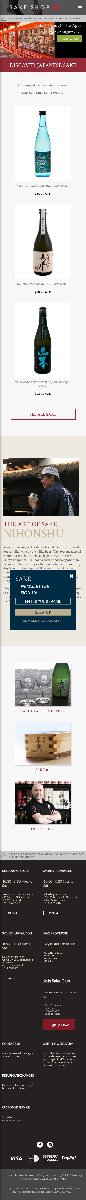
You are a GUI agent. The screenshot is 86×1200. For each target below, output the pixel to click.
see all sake (43, 414)
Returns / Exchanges (18, 1075)
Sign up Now (59, 1025)
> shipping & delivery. (57, 1063)
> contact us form (12, 1056)
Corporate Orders (12, 1120)
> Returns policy (22, 1085)
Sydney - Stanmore (57, 871)
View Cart (7, 1117)
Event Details (69, 39)
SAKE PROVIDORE (55, 933)
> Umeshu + (50, 958)
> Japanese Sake (52, 952)
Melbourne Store (15, 871)
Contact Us (11, 1043)
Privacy (8, 1175)
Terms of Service (24, 1175)
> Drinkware (50, 961)
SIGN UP (43, 612)
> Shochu (48, 955)
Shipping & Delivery (58, 1043)
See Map (12, 913)
